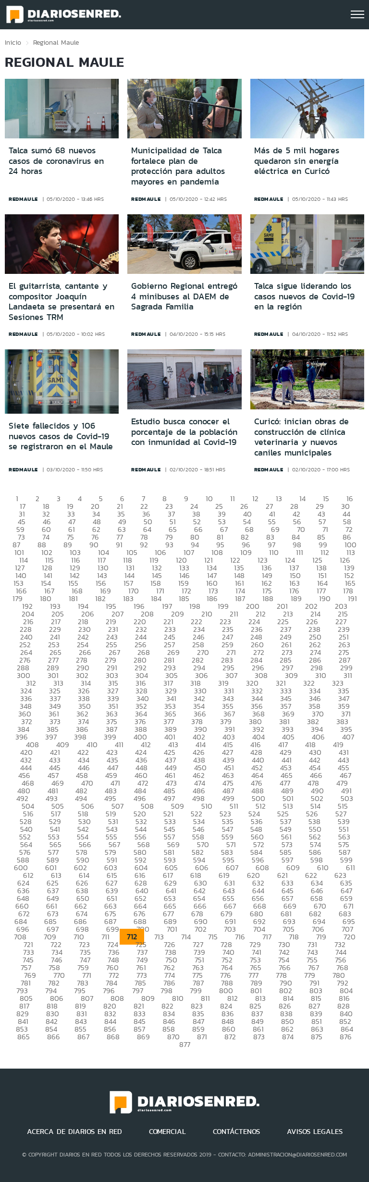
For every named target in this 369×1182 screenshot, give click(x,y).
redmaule (23, 199)
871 (202, 1037)
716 (240, 937)
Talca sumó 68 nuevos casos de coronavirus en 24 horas (56, 160)
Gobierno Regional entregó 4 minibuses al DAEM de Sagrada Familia (184, 296)
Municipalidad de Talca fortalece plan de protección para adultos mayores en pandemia (178, 166)
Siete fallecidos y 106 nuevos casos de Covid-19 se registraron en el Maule (61, 436)
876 (346, 1037)
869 (143, 1037)
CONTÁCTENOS (236, 1131)
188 (267, 598)
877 (184, 1044)
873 (259, 1037)
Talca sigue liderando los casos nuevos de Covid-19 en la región (304, 296)
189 (296, 598)
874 (288, 1037)
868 (113, 1037)
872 (230, 1037)
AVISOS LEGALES (315, 1131)
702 (201, 929)
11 (232, 498)
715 (213, 937)
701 (172, 929)
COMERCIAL (167, 1131)
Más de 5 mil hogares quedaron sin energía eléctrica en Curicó (296, 160)
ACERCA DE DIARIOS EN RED (74, 1131)
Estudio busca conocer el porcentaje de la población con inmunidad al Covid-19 (184, 431)
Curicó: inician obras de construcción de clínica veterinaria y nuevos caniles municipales (301, 437)
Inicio (13, 42)
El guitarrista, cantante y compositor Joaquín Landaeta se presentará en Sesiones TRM (61, 301)
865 (23, 1037)
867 (83, 1037)
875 (316, 1037)
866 (53, 1037)
